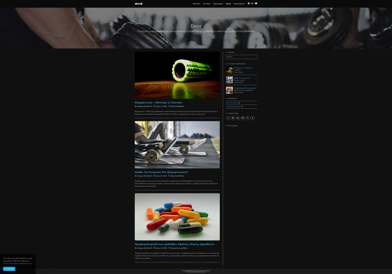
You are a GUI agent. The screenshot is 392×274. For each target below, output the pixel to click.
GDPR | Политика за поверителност (18, 263)
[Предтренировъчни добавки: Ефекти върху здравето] (229, 90)
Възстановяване (177, 106)
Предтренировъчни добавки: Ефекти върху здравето (174, 244)
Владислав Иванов (144, 106)
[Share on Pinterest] (238, 118)
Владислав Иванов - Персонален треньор (196, 270)
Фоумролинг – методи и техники (158, 102)
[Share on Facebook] (233, 118)
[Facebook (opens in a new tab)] (249, 3)
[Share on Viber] (248, 118)
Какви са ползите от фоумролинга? (161, 172)
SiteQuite (203, 272)
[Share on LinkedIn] (243, 118)
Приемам (9, 269)
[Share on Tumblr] (253, 118)
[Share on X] (228, 118)
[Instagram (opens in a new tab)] (252, 3)
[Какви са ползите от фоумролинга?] (229, 80)
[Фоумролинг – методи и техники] (229, 69)
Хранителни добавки (179, 248)
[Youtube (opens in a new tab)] (256, 3)
